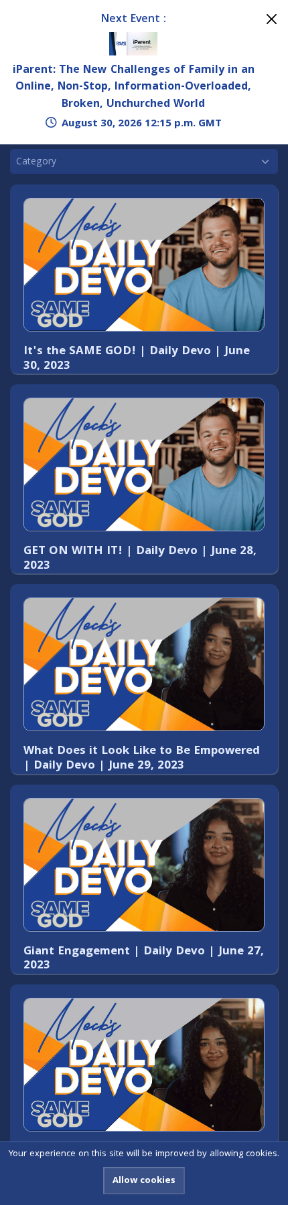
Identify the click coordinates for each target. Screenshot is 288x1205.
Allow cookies (144, 1181)
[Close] (271, 19)
